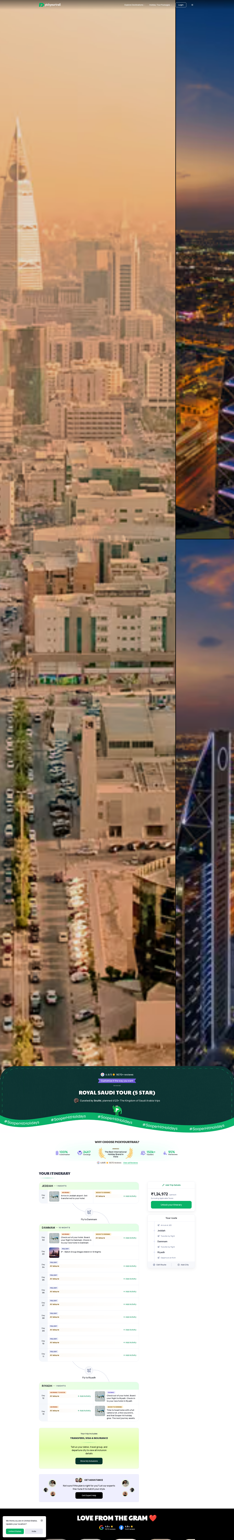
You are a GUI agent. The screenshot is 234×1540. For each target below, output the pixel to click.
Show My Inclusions (89, 1461)
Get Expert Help (89, 1495)
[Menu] (192, 5)
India (34, 1531)
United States (15, 1531)
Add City (161, 1225)
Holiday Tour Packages (159, 5)
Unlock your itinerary (171, 1204)
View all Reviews (130, 1162)
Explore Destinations (134, 5)
